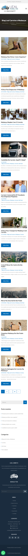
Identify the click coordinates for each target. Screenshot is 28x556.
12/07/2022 (3, 124)
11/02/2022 (3, 337)
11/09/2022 (3, 268)
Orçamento (14, 511)
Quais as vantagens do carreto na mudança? (12, 369)
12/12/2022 (3, 91)
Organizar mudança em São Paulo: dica (12, 334)
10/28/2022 (3, 372)
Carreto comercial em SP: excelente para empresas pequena (13, 195)
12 (14, 391)
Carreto (16, 163)
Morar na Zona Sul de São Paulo (11, 300)
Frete (14, 508)
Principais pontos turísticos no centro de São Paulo (12, 413)
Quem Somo (14, 503)
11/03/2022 (3, 302)
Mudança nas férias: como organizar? (13, 57)
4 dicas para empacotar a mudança (12, 89)
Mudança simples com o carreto (12, 122)
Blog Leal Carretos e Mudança (13, 59)
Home (14, 500)
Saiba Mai (6, 70)
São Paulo (22, 91)
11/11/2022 (3, 234)
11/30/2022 (3, 162)
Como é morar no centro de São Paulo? (11, 265)
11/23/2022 (3, 198)
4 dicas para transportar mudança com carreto (14, 231)
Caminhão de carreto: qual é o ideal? (13, 160)
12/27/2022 (3, 59)
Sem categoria (5, 449)
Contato (14, 513)
